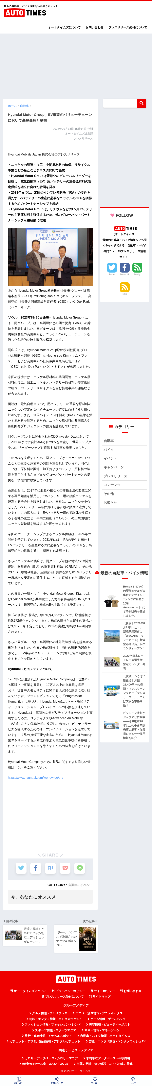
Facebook (124, 274)
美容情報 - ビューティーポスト (109, 1024)
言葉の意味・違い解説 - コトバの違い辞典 (105, 1063)
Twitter (112, 274)
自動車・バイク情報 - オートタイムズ (105, 1035)
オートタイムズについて (64, 27)
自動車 (73, 885)
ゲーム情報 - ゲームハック (108, 1019)
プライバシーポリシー (70, 991)
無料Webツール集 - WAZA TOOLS (45, 1063)
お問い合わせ (95, 27)
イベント (86, 885)
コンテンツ (112, 485)
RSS (125, 294)
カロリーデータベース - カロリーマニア (51, 1058)
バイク (109, 450)
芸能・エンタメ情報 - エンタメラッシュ (55, 1019)
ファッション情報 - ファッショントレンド (53, 1024)
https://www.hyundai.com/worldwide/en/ (35, 777)
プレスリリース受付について (127, 27)
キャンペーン (114, 467)
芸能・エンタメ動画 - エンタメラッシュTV (117, 1041)
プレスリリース (115, 476)
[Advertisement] (76, 64)
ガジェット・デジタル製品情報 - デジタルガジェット (45, 1041)
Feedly (137, 274)
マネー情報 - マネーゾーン (102, 1030)
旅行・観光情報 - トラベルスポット (48, 1035)
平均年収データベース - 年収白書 (108, 1058)
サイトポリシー (104, 991)
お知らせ (110, 502)
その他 (109, 494)
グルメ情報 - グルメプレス (49, 1013)
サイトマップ (101, 996)
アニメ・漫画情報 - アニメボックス (99, 1013)
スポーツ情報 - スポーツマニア (55, 1030)
